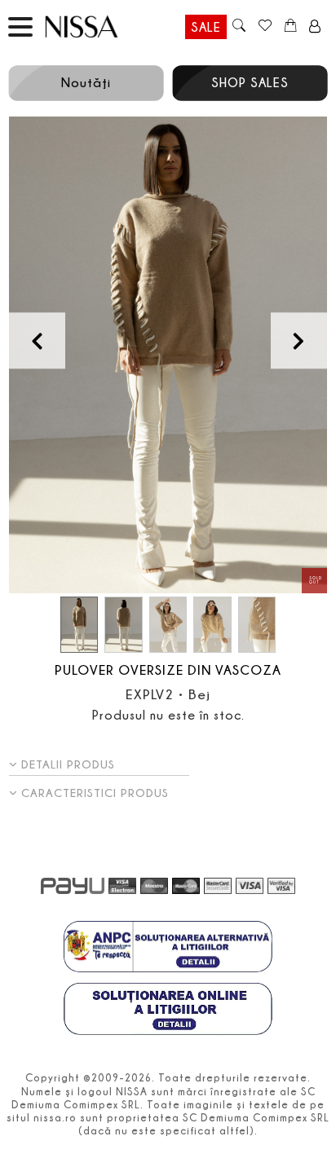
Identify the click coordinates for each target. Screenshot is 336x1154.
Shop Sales (250, 82)
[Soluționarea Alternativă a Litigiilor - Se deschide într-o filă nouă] (168, 948)
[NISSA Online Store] (97, 26)
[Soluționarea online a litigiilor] (168, 1010)
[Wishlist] (264, 27)
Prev (37, 340)
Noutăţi (86, 82)
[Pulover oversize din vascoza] (168, 355)
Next (299, 340)
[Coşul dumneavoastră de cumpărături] (290, 27)
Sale (206, 26)
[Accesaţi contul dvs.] (315, 27)
